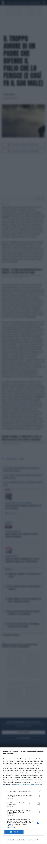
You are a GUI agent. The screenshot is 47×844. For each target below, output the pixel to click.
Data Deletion (11, 840)
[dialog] (23, 796)
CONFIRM (14, 832)
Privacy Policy (36, 840)
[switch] (38, 796)
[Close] (43, 752)
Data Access (23, 840)
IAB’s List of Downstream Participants (26, 784)
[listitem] (23, 791)
